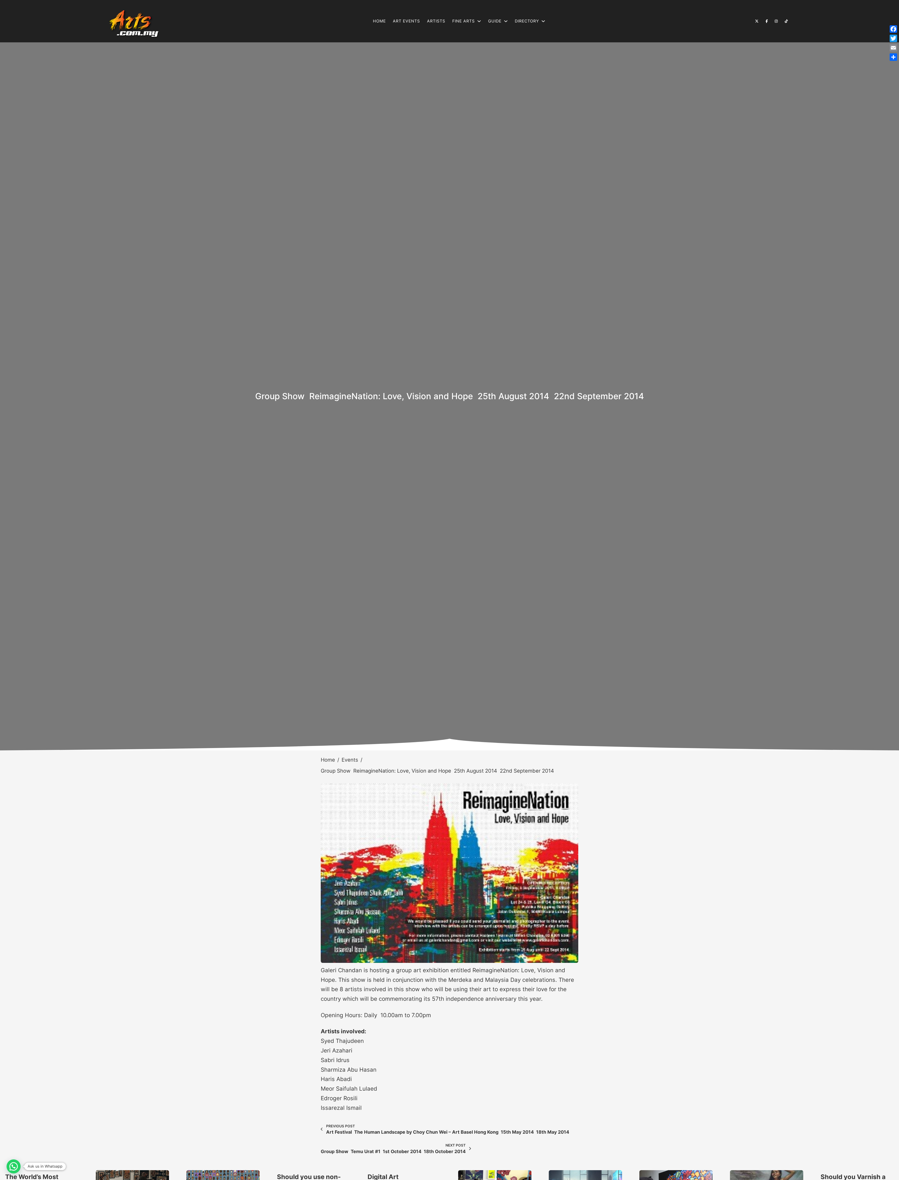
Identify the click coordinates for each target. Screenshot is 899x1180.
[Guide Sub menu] (506, 21)
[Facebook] (893, 29)
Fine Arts (463, 21)
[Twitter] (893, 38)
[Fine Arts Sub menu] (479, 21)
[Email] (893, 47)
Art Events (406, 21)
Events (350, 760)
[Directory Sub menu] (543, 21)
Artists (436, 21)
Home (379, 21)
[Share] (893, 57)
